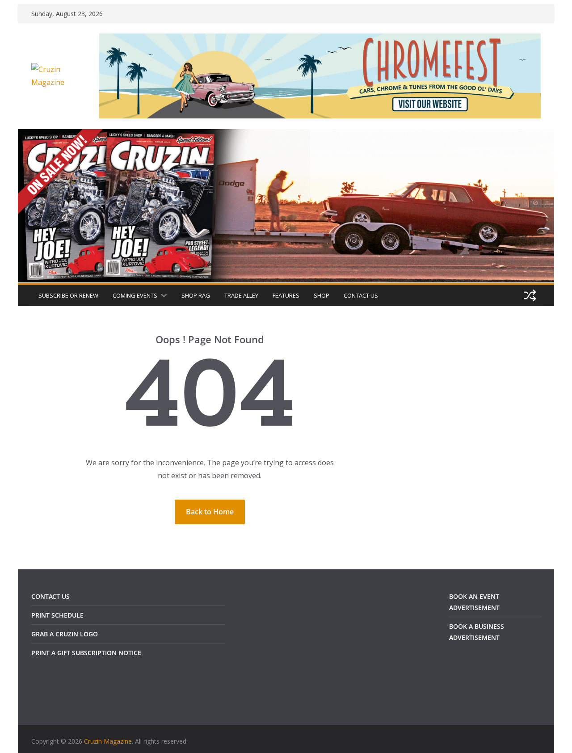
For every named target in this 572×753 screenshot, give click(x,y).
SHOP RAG (195, 295)
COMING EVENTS (135, 295)
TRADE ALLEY (241, 295)
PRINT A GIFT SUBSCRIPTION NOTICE (86, 652)
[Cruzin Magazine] (286, 135)
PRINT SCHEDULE (57, 615)
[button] (162, 295)
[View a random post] (530, 295)
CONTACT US (361, 295)
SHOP (321, 295)
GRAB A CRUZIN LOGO (64, 634)
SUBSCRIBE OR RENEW (68, 295)
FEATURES (286, 295)
